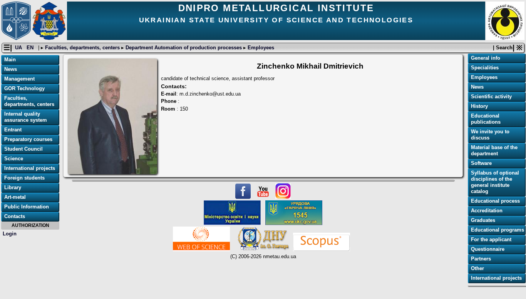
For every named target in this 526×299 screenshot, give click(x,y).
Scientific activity (491, 96)
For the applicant (491, 239)
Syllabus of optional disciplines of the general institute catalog (495, 182)
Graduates (483, 220)
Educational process (495, 201)
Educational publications (486, 119)
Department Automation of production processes (183, 47)
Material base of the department (494, 150)
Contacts (14, 216)
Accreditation (487, 210)
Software (481, 163)
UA (19, 47)
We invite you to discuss (490, 135)
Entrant (13, 130)
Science (13, 158)
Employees (260, 47)
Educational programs (497, 230)
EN (31, 47)
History (479, 106)
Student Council (23, 149)
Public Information (26, 207)
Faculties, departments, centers (82, 47)
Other (477, 268)
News (10, 69)
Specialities (485, 68)
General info (485, 58)
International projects (29, 168)
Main (10, 59)
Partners (481, 259)
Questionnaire (487, 249)
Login (10, 234)
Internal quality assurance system (25, 117)
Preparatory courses (28, 139)
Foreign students (24, 178)
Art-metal (15, 197)
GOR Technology (24, 88)
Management (19, 79)
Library (12, 187)
